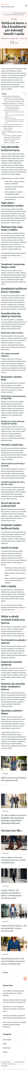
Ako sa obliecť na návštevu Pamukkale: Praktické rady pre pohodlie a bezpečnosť (14, 1025)
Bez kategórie (7, 1039)
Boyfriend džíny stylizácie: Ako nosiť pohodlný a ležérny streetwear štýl (14, 928)
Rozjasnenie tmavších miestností (12, 137)
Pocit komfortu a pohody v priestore (13, 135)
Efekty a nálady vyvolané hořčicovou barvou (12, 133)
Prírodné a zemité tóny (9, 118)
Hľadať (5, 973)
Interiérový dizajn (8, 128)
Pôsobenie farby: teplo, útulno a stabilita (14, 99)
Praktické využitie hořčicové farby (11, 126)
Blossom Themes (20, 1063)
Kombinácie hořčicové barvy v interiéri (12, 103)
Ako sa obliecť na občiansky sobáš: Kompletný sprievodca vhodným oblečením (13, 993)
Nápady (5, 1052)
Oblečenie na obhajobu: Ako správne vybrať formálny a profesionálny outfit (14, 1017)
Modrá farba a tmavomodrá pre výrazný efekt (14, 112)
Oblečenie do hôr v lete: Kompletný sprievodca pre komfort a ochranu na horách (14, 1009)
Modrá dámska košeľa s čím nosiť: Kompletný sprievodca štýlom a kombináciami (13, 961)
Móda (4, 1043)
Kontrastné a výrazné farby (11, 110)
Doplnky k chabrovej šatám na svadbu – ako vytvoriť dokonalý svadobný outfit (15, 1001)
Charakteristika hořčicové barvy (11, 96)
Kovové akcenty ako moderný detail (13, 124)
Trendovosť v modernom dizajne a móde (14, 101)
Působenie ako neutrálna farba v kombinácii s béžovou (12, 139)
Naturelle (5, 4)
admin (16, 43)
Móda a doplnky (8, 130)
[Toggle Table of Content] (23, 94)
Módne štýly (14, 19)
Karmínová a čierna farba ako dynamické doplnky (14, 115)
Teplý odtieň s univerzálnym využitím (13, 98)
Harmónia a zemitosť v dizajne (11, 142)
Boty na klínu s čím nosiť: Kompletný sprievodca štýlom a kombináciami (13, 860)
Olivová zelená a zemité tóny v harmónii (14, 119)
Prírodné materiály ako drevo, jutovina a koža (14, 122)
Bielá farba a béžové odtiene (11, 107)
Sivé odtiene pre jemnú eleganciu (13, 108)
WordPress (9, 1065)
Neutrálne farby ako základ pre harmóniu (14, 105)
